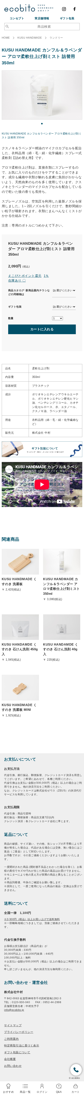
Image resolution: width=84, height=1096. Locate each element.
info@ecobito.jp (14, 1009)
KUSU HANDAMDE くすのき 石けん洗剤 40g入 (60, 649)
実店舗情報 (42, 18)
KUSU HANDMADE (29, 37)
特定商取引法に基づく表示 (21, 1045)
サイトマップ (13, 1025)
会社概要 (10, 1059)
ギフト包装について (17, 1052)
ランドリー (56, 37)
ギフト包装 (67, 18)
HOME (6, 37)
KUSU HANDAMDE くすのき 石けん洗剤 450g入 (20, 649)
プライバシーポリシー (18, 1032)
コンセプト (17, 18)
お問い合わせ (13, 1066)
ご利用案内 (11, 1039)
